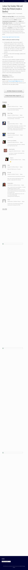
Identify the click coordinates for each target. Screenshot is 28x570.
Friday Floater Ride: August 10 (14, 95)
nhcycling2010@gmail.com (15, 81)
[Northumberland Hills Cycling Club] (3, 1)
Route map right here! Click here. (11, 37)
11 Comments (19, 13)
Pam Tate (10, 113)
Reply (21, 106)
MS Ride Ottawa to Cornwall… (14, 91)
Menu (25, 1)
